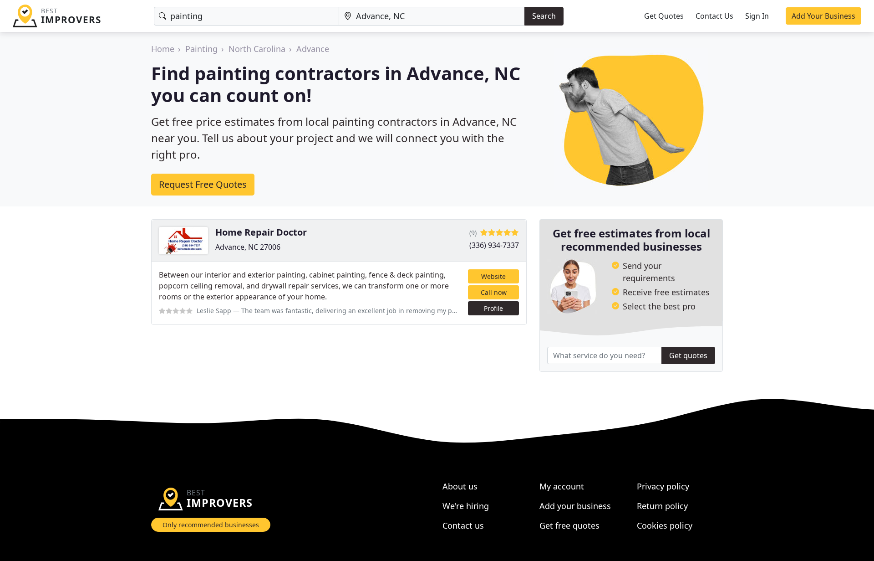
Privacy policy (663, 486)
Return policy (662, 505)
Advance (312, 48)
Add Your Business (823, 16)
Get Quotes (664, 16)
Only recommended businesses (211, 524)
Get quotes (688, 355)
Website (493, 276)
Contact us (463, 525)
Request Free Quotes (203, 184)
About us (460, 486)
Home (162, 48)
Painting (201, 48)
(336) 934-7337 (494, 245)
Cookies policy (664, 525)
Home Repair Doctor (261, 232)
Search (544, 16)
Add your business (575, 505)
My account (561, 486)
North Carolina (257, 48)
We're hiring (465, 505)
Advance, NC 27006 (247, 247)
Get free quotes (569, 525)
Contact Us (714, 16)
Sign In (757, 16)
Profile (493, 308)
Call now (494, 292)
